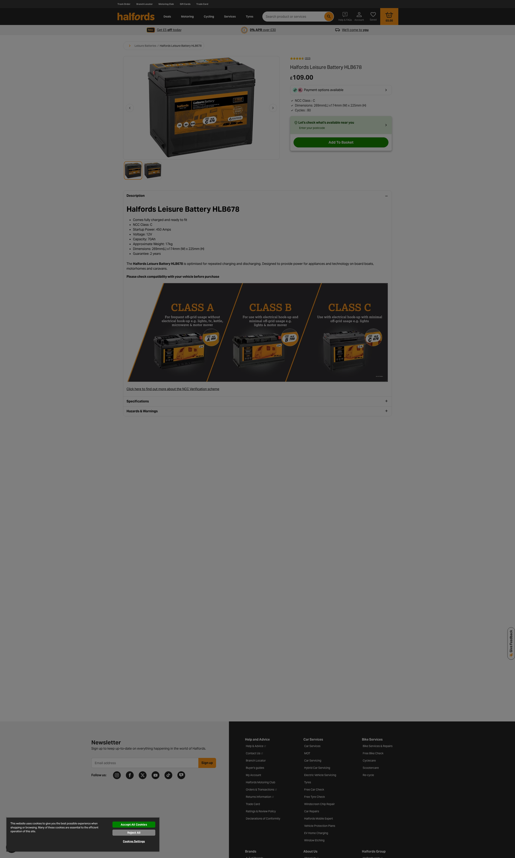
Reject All (133, 832)
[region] (82, 834)
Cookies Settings (134, 841)
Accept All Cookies (134, 824)
